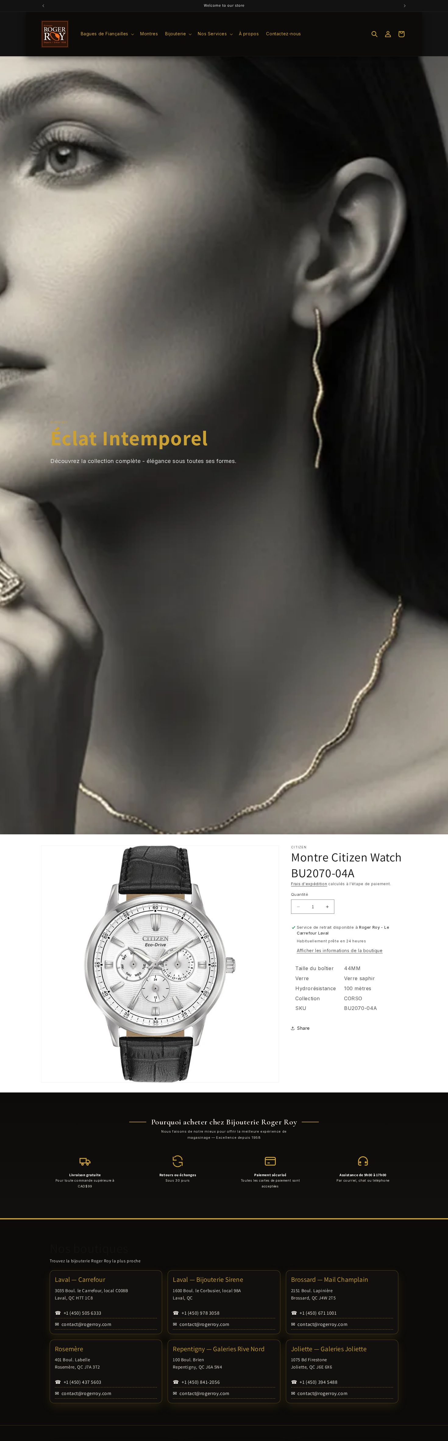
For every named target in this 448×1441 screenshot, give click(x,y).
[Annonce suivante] (404, 6)
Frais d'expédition (309, 884)
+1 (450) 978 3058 (196, 1313)
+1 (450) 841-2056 (196, 1382)
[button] (107, 33)
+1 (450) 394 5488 (314, 1382)
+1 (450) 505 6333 (78, 1313)
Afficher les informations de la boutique (340, 950)
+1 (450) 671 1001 (314, 1313)
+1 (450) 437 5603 (78, 1382)
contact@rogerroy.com (83, 1324)
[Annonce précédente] (43, 6)
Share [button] (303, 1028)
